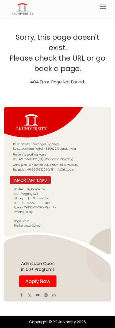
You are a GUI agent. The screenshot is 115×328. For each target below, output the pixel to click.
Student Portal (42, 198)
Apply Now (37, 281)
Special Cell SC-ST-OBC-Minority (35, 207)
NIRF (48, 203)
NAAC (31, 203)
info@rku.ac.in (64, 170)
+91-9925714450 (69, 165)
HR (15, 203)
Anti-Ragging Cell (26, 194)
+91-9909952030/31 (40, 170)
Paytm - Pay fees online (29, 189)
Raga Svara (21, 221)
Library (19, 198)
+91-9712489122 (48, 165)
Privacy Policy (23, 212)
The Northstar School (27, 226)
